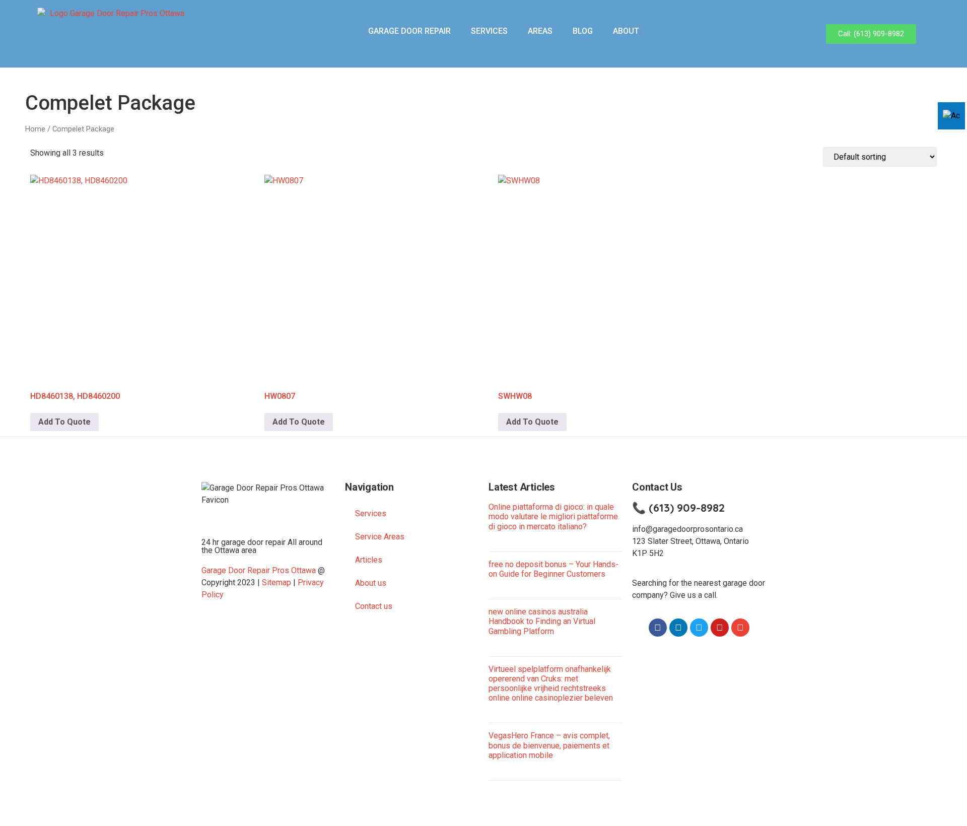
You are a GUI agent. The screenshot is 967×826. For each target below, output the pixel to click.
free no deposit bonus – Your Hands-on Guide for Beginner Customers (553, 569)
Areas (540, 31)
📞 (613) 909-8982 (678, 508)
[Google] (740, 627)
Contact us (373, 606)
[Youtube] (720, 627)
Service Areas (379, 536)
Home (35, 128)
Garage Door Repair (409, 31)
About (626, 31)
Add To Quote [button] (64, 422)
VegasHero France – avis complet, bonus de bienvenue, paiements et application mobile (549, 745)
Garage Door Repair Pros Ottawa (258, 570)
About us (370, 583)
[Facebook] (658, 627)
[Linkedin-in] (678, 627)
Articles (368, 560)
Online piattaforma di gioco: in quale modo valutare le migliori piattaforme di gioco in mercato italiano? (553, 516)
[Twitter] (699, 627)
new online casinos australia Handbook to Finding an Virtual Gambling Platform (542, 621)
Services (489, 31)
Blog (583, 31)
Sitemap (276, 582)
